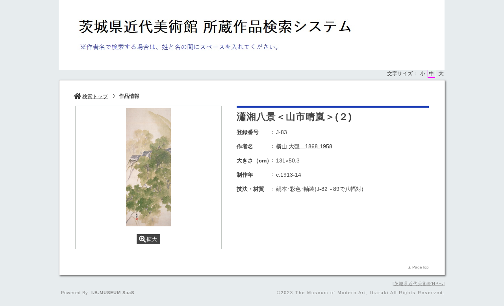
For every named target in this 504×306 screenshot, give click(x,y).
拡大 (152, 239)
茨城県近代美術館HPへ (418, 283)
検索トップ (95, 96)
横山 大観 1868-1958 (304, 146)
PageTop (420, 267)
